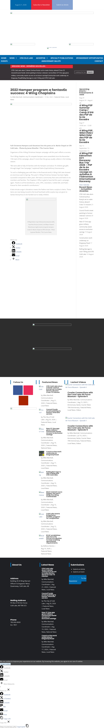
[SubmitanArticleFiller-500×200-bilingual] (81, 45)
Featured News (59, 97)
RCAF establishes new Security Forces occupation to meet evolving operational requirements (54, 539)
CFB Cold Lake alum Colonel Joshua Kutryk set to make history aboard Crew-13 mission (86, 199)
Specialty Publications (62, 58)
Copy (21, 727)
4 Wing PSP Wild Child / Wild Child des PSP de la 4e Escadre (86, 136)
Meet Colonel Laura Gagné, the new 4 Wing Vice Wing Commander (54, 494)
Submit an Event (78, 572)
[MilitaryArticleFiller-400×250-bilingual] (52, 349)
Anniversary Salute (51, 61)
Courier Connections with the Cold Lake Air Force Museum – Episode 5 (80, 428)
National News (46, 448)
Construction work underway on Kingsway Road (85, 240)
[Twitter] (2, 672)
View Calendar (84, 185)
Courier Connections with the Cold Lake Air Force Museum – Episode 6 (80, 394)
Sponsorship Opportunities (89, 58)
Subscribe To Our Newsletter (77, 579)
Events (4, 61)
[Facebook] (2, 668)
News (12, 58)
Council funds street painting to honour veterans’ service (34, 73)
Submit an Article (62, 5)
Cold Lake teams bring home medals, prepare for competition (53, 516)
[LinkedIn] (2, 676)
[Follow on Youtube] (81, 7)
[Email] (2, 680)
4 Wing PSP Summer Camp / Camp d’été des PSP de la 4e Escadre (86, 112)
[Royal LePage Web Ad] (52, 13)
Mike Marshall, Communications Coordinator (27, 97)
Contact (99, 61)
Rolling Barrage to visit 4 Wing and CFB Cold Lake (38, 78)
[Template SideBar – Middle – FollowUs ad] (52, 325)
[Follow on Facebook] (75, 2)
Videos (78, 410)
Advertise (40, 58)
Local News (45, 406)
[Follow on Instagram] (80, 2)
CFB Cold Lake (26, 58)
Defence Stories (48, 546)
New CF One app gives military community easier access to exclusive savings (85, 227)
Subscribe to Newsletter (41, 5)
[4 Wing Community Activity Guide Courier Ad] (22, 45)
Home (3, 58)
